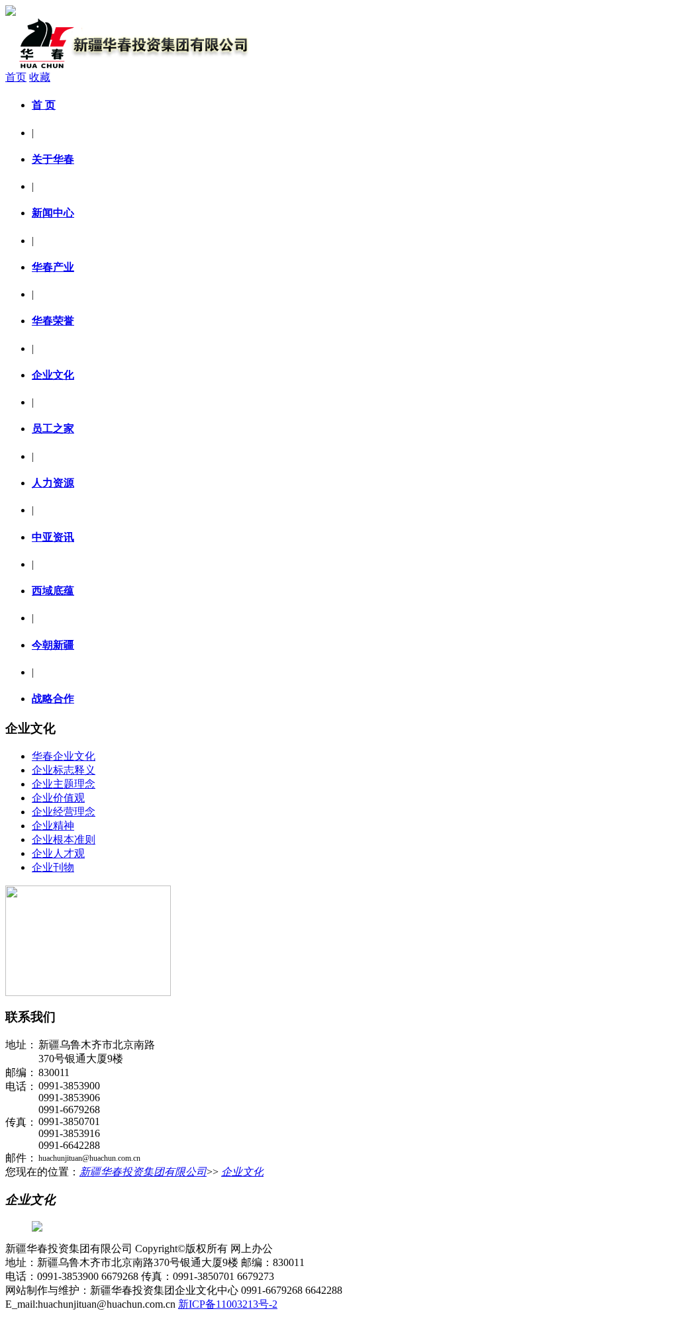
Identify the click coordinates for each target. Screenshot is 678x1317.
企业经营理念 (63, 811)
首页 (15, 77)
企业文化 (53, 375)
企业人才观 (58, 853)
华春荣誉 (53, 320)
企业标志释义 (63, 770)
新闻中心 (53, 212)
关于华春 (53, 159)
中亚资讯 (53, 537)
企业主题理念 (63, 784)
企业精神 (53, 825)
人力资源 (53, 482)
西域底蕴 (53, 590)
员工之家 (53, 428)
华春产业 (53, 267)
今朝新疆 (53, 645)
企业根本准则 (63, 839)
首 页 (44, 105)
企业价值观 (58, 797)
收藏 (39, 77)
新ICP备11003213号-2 (227, 1304)
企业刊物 (53, 867)
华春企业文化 (63, 756)
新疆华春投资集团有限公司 (143, 1171)
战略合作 (53, 698)
